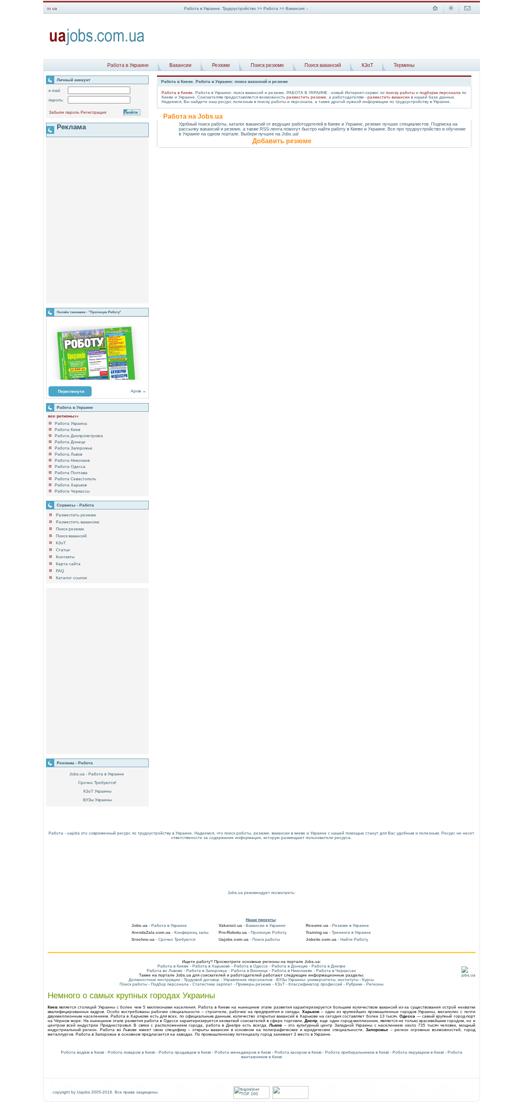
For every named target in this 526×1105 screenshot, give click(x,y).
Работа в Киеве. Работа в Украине (196, 81)
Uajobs (83, 1092)
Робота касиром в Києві (298, 1052)
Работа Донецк (70, 442)
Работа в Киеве (177, 92)
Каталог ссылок (71, 577)
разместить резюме (306, 97)
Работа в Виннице (249, 970)
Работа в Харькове (211, 966)
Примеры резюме (253, 984)
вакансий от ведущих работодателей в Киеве (293, 124)
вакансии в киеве (288, 833)
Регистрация (93, 112)
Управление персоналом (247, 979)
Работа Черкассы (72, 491)
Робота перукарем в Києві (418, 1052)
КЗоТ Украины (97, 791)
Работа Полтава (71, 472)
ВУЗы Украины (97, 800)
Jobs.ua (235, 892)
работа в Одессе (161, 1020)
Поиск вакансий (323, 65)
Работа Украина (71, 423)
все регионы (63, 416)
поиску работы (400, 92)
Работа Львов (68, 454)
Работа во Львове (164, 970)
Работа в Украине (128, 65)
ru (49, 8)
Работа (271, 8)
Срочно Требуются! (97, 782)
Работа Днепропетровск (79, 435)
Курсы (368, 979)
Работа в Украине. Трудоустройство (220, 8)
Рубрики (354, 984)
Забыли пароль (64, 112)
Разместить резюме (76, 515)
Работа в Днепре (328, 966)
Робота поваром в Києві (131, 1052)
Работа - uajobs (64, 833)
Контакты (65, 557)
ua (54, 8)
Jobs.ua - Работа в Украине (96, 774)
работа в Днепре (223, 1025)
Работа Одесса (70, 466)
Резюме (221, 65)
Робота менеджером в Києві (243, 1052)
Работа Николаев (72, 460)
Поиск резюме (267, 65)
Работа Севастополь (75, 479)
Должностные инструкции (154, 979)
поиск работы (237, 833)
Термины (404, 65)
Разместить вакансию (77, 522)
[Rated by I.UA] (290, 1097)
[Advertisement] (315, 36)
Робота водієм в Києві (82, 1052)
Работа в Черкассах (336, 970)
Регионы (374, 984)
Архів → (138, 391)
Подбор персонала (170, 984)
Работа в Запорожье (206, 970)
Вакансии (180, 65)
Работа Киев (67, 429)
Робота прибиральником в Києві (357, 1052)
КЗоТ (367, 65)
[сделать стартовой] (435, 12)
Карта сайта (68, 564)
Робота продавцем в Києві (185, 1052)
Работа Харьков (71, 485)
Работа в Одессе (251, 966)
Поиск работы (133, 984)
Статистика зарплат (212, 984)
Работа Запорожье (73, 448)
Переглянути (71, 391)
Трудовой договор (201, 979)
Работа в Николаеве (292, 970)
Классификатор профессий (315, 984)
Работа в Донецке (290, 966)
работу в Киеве (347, 128)
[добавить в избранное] (451, 12)
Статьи (63, 550)
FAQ (60, 571)
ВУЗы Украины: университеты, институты (317, 979)
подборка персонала (440, 92)
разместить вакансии (388, 97)
